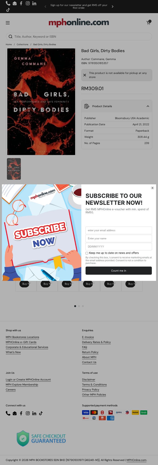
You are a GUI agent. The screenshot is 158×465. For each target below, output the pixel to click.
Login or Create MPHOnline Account (28, 379)
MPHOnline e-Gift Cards (21, 342)
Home (9, 44)
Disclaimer (88, 379)
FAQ (84, 347)
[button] (148, 23)
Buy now (25, 283)
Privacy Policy (90, 389)
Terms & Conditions (94, 384)
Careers (11, 389)
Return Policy (90, 352)
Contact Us (89, 362)
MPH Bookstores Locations (22, 337)
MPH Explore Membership (22, 384)
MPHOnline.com (136, 460)
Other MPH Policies (94, 394)
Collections (22, 44)
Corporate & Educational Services (27, 347)
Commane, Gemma (103, 59)
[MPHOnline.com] (79, 23)
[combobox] (79, 36)
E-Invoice (88, 337)
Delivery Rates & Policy (96, 342)
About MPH (89, 357)
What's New (13, 352)
